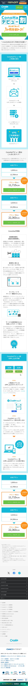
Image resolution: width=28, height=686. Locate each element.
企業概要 (4, 634)
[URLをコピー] (19, 573)
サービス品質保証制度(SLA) (7, 625)
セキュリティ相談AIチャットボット (7, 660)
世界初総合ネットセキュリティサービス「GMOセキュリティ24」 (13, 656)
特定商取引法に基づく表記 (7, 620)
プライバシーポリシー (6, 629)
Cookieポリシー (5, 631)
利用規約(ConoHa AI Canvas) (8, 613)
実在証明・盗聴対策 (5, 662)
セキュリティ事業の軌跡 (5, 667)
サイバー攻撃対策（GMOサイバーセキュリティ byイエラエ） (12, 664)
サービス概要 (4, 636)
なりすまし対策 (21, 666)
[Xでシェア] (8, 573)
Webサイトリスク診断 (14, 658)
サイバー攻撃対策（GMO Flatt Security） (9, 666)
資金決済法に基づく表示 (7, 622)
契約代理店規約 (5, 618)
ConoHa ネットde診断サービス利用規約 (10, 611)
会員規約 (4, 602)
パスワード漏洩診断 (5, 658)
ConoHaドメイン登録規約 (7, 604)
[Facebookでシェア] (14, 573)
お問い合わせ (4, 627)
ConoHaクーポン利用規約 (7, 609)
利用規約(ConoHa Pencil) (7, 616)
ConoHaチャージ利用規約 (7, 607)
